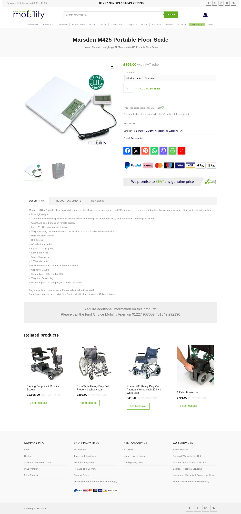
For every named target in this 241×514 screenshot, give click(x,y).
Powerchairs (49, 24)
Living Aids (132, 24)
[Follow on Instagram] (221, 3)
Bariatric (93, 24)
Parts (103, 24)
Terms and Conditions (85, 456)
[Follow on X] (214, 3)
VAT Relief (128, 449)
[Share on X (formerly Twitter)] (136, 151)
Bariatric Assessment (157, 130)
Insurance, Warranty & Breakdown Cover (194, 475)
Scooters (63, 24)
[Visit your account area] (205, 16)
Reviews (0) (98, 200)
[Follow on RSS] (233, 3)
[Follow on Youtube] (227, 3)
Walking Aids (116, 24)
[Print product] (172, 151)
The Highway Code (133, 462)
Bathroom (156, 24)
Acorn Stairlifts (180, 449)
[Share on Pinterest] (145, 151)
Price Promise (31, 475)
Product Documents (68, 200)
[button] (112, 68)
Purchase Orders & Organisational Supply (95, 481)
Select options (38, 402)
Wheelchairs (33, 24)
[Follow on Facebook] (208, 3)
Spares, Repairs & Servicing (187, 468)
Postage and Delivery (85, 468)
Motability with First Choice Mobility (191, 481)
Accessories (137, 138)
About (27, 449)
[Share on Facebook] (127, 151)
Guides (210, 24)
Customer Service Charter (37, 462)
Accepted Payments (84, 462)
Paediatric (182, 24)
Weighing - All (110, 47)
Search (170, 14)
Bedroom (169, 24)
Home (86, 47)
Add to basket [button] (88, 402)
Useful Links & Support (135, 456)
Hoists (144, 24)
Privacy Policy (31, 468)
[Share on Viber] (163, 151)
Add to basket (150, 88)
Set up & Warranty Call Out (187, 456)
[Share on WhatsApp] (154, 151)
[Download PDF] (181, 151)
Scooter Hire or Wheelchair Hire (189, 462)
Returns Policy (81, 475)
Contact (28, 456)
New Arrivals (197, 24)
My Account (80, 449)
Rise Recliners (78, 24)
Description (37, 200)
